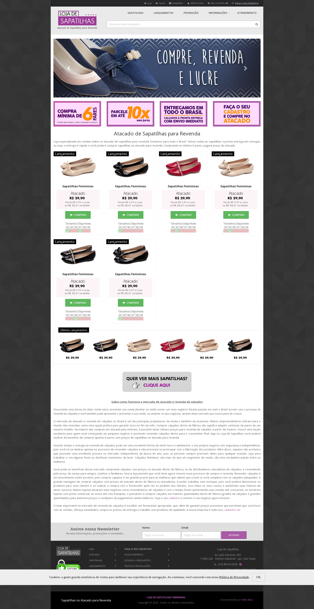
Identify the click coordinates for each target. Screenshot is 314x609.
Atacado (94, 554)
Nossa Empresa (133, 554)
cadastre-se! (232, 510)
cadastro (174, 498)
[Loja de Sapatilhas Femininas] (68, 551)
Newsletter (177, 3)
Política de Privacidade (234, 577)
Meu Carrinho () (219, 3)
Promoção (191, 13)
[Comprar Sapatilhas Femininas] (78, 215)
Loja (149, 3)
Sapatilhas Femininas (77, 186)
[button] (68, 68)
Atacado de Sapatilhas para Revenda (157, 133)
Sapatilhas (135, 13)
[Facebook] (240, 564)
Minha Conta (197, 3)
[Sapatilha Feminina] (73, 345)
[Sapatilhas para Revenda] (157, 382)
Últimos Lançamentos (73, 330)
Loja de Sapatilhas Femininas (165, 597)
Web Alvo (247, 599)
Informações (218, 13)
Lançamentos (163, 13)
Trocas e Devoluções (137, 566)
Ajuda (161, 3)
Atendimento (247, 13)
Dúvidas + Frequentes (137, 560)
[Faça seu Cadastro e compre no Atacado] (237, 114)
